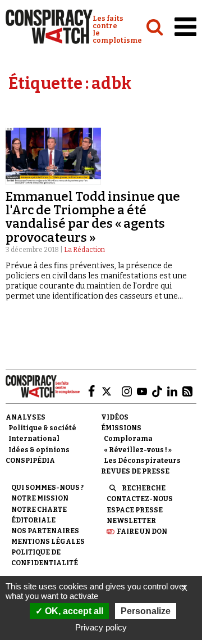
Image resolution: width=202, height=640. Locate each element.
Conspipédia (30, 461)
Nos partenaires (45, 531)
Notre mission (39, 498)
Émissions (121, 428)
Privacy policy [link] (101, 627)
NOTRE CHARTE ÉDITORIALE (39, 515)
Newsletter (131, 521)
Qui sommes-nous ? (47, 488)
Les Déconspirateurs (142, 461)
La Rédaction (84, 250)
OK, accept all (73, 611)
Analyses (25, 417)
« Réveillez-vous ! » (138, 450)
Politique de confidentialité (44, 557)
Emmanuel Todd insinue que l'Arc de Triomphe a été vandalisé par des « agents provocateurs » (93, 217)
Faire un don (142, 531)
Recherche (144, 488)
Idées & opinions (39, 450)
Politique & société (42, 428)
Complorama (128, 439)
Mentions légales (48, 542)
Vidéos (114, 417)
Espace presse (135, 510)
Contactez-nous (140, 499)
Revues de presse (135, 471)
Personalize (146, 611)
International (33, 439)
